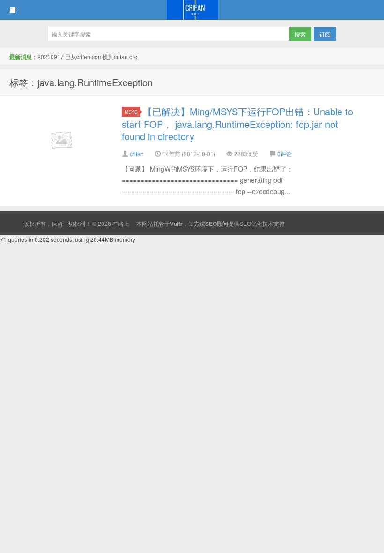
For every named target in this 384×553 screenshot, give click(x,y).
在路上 (192, 10)
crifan (137, 153)
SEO (245, 223)
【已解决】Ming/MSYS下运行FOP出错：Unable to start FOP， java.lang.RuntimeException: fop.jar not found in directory (237, 124)
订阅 (325, 34)
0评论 (284, 153)
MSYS (131, 111)
